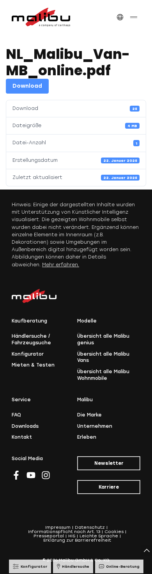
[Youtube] (31, 475)
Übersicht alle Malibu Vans (103, 357)
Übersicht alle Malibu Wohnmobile (103, 375)
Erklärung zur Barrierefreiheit (77, 540)
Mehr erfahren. (60, 265)
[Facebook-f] (16, 475)
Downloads (25, 426)
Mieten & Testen (33, 365)
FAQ (16, 415)
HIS (71, 536)
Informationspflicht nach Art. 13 (64, 532)
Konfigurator (28, 354)
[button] (120, 17)
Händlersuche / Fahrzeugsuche (31, 339)
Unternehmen (94, 426)
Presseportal (49, 536)
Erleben (86, 437)
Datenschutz (90, 527)
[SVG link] (41, 17)
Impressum (58, 527)
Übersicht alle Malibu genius (103, 339)
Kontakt (22, 437)
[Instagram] (45, 475)
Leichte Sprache (99, 536)
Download (27, 86)
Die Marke (89, 415)
